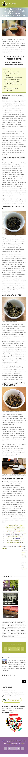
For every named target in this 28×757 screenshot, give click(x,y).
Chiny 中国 (23, 621)
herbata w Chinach (17, 628)
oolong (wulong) (23, 633)
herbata (14, 627)
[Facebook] (2, 675)
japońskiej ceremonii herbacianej (10, 114)
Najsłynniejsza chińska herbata (13, 633)
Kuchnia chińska (18, 621)
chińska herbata (21, 624)
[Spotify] (14, 675)
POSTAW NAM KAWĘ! (7, 687)
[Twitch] (12, 675)
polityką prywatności (17, 744)
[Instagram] (10, 675)
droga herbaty (4, 627)
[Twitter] (6, 675)
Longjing (9, 631)
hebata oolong (10, 627)
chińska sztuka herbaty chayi (20, 625)
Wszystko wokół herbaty (14, 635)
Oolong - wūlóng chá (5, 635)
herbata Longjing (10, 628)
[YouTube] (8, 675)
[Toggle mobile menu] (25, 3)
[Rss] (4, 675)
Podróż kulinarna (13, 622)
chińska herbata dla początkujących (8, 625)
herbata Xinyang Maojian (19, 630)
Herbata (3, 622)
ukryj (10, 69)
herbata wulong (12, 630)
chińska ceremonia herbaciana (12, 624)
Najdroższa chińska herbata (17, 631)
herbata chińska (19, 627)
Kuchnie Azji (7, 622)
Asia (4, 621)
